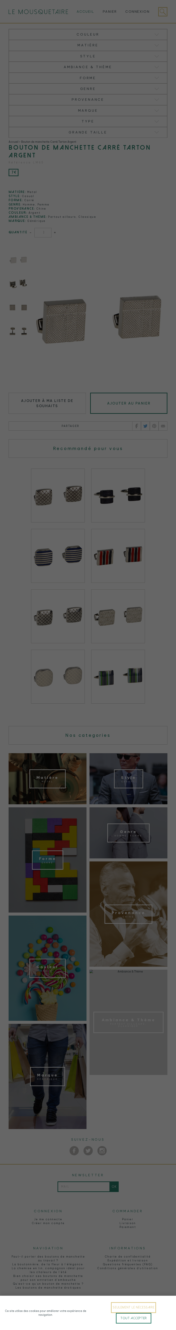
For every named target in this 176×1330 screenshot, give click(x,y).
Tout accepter (133, 1318)
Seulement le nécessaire (133, 1307)
